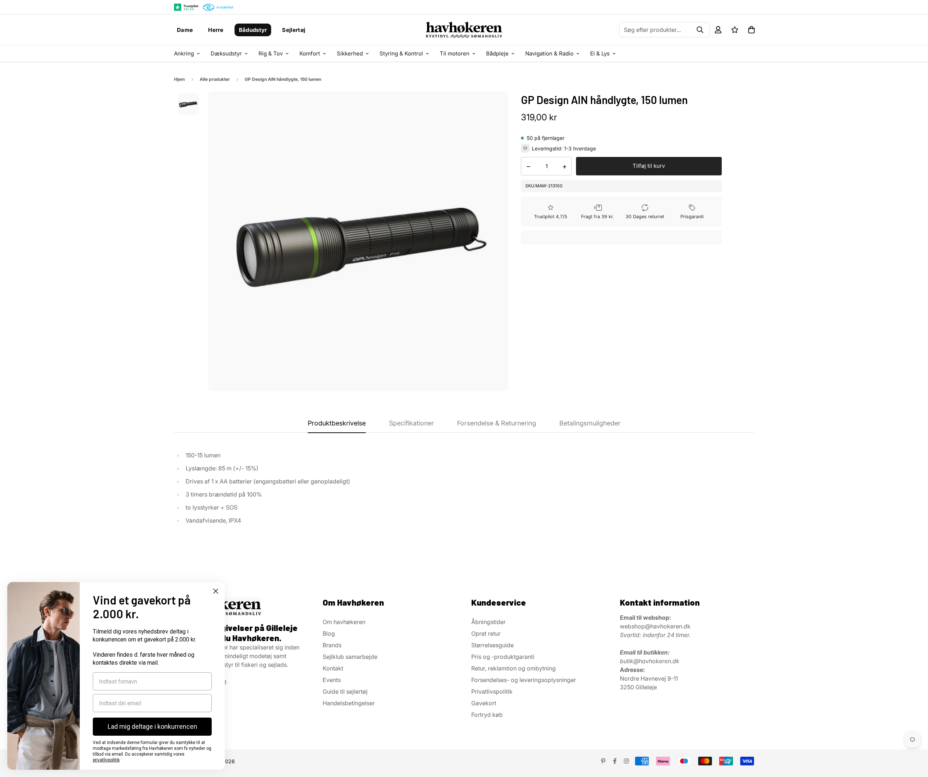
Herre (216, 29)
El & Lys (600, 53)
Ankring (184, 53)
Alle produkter (215, 79)
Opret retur (486, 633)
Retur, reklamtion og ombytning (513, 668)
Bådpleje (497, 53)
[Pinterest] (603, 761)
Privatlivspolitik (492, 691)
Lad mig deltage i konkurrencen (152, 726)
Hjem (179, 79)
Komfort (309, 53)
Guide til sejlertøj (345, 691)
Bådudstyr (253, 29)
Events (332, 679)
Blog (329, 633)
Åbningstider (488, 622)
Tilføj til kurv (649, 165)
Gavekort (483, 703)
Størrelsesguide (492, 645)
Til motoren (454, 53)
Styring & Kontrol (401, 53)
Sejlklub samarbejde (350, 656)
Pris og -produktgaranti (502, 656)
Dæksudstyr (226, 53)
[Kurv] (751, 29)
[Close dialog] (215, 591)
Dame (185, 29)
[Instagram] (626, 761)
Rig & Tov (270, 53)
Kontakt (333, 668)
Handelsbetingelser (349, 703)
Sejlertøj (293, 29)
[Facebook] (615, 761)
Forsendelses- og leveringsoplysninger (523, 679)
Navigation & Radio (549, 53)
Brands (332, 645)
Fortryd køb (487, 714)
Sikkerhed (350, 53)
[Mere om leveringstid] (525, 148)
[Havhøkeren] (464, 29)
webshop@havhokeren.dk (655, 626)
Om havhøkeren (344, 622)
